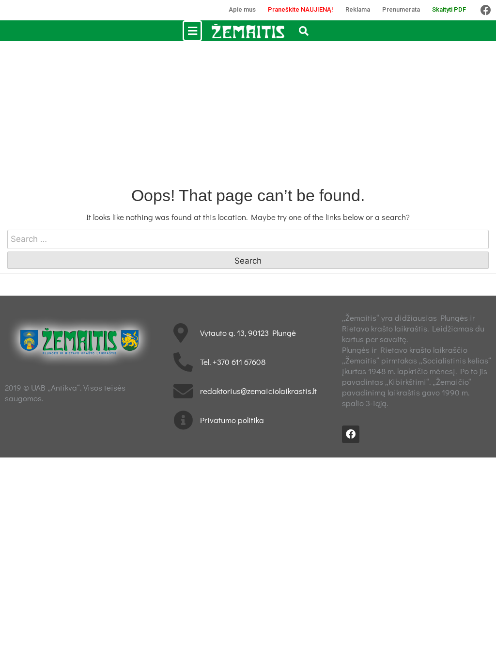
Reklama (357, 9)
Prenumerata (401, 9)
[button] (192, 30)
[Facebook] (485, 10)
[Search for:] (248, 239)
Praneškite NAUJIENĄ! (300, 9)
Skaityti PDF (449, 9)
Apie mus (242, 9)
